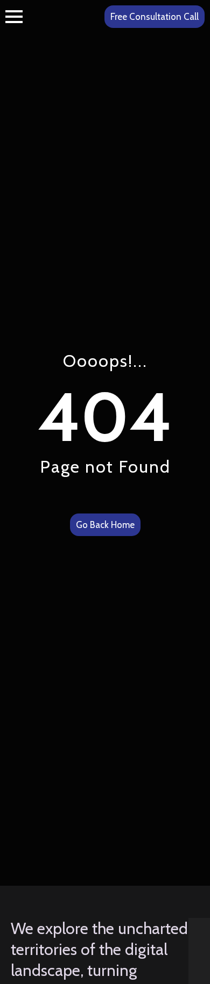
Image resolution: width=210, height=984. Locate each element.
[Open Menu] (14, 16)
